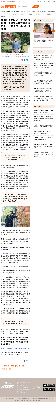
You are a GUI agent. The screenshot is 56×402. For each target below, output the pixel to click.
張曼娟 (18, 366)
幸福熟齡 (3, 15)
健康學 (8, 15)
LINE (44, 1)
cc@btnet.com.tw (21, 392)
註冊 (54, 1)
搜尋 (36, 6)
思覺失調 (15, 134)
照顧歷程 (4, 254)
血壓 (21, 149)
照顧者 (12, 366)
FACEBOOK (38, 1)
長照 (10, 369)
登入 (49, 1)
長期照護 (14, 15)
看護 (23, 366)
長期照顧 (4, 369)
